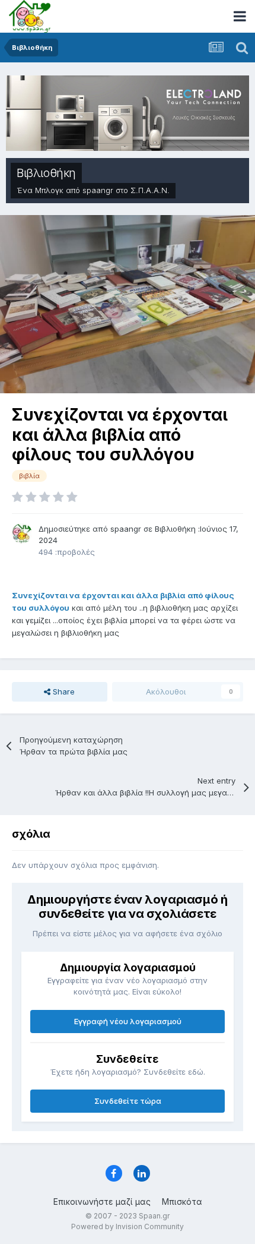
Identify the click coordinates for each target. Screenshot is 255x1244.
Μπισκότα (182, 1201)
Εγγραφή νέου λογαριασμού (127, 1021)
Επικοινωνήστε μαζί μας (102, 1201)
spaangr (97, 190)
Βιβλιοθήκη (46, 173)
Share (62, 691)
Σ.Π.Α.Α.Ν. (150, 190)
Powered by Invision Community (127, 1226)
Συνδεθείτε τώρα (127, 1101)
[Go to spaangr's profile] (22, 533)
